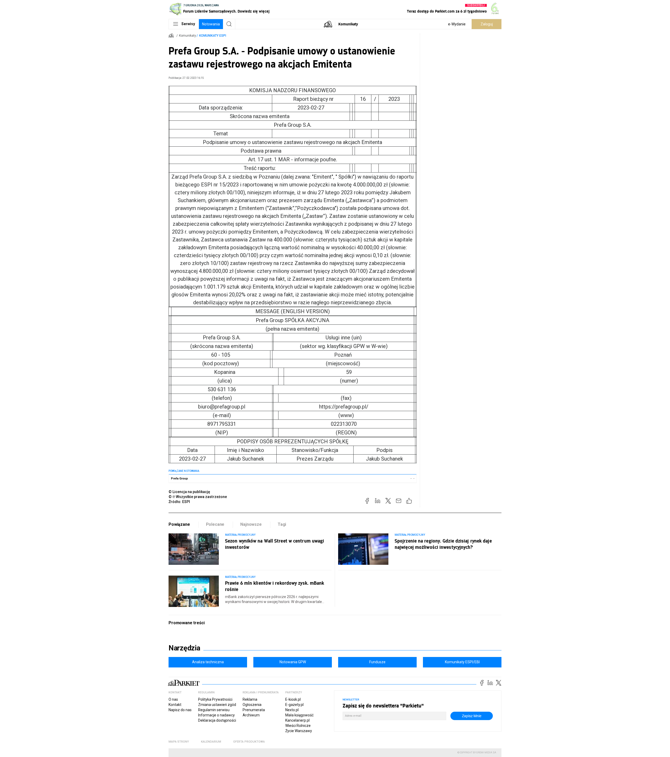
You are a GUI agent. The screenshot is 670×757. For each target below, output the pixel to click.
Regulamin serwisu (214, 710)
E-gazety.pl (294, 705)
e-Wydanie (457, 24)
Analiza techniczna (208, 662)
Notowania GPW (293, 662)
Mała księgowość (299, 715)
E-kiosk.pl (293, 699)
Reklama (250, 699)
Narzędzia (184, 648)
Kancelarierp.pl (297, 720)
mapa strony (179, 741)
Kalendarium (211, 741)
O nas (173, 699)
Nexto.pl (292, 710)
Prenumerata (254, 710)
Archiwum (251, 715)
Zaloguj (487, 24)
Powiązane (179, 524)
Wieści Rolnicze (298, 725)
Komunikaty (348, 23)
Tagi (282, 524)
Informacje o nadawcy (216, 715)
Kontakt (175, 705)
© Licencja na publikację (189, 492)
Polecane (215, 524)
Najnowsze (251, 524)
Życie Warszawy (298, 731)
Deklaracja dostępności (217, 720)
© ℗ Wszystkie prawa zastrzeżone (198, 497)
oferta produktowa (249, 741)
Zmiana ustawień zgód (217, 705)
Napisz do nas (180, 710)
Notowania (211, 24)
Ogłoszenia (252, 705)
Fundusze (377, 662)
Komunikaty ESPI (212, 35)
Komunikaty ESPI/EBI (462, 662)
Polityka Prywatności (215, 699)
